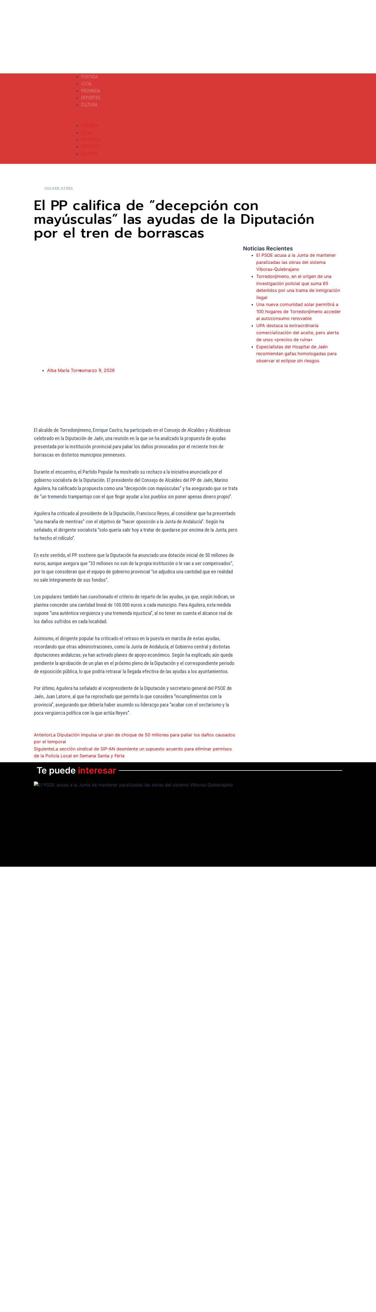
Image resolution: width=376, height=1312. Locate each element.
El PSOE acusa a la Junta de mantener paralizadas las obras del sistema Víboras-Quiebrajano (296, 262)
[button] (159, 118)
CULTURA (89, 104)
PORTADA (89, 76)
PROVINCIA (90, 90)
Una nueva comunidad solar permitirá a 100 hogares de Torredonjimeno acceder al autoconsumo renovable (298, 311)
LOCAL (86, 83)
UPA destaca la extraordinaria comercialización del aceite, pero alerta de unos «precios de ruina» (297, 332)
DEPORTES (90, 97)
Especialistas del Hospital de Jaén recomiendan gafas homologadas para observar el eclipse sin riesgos (296, 353)
